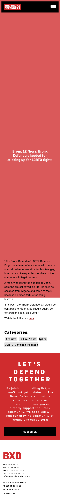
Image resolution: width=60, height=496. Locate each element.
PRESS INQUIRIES (12, 486)
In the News (28, 339)
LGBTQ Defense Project (21, 345)
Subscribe (30, 431)
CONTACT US (9, 493)
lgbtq (43, 339)
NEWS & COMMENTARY (14, 482)
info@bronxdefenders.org (16, 476)
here (31, 318)
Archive (11, 339)
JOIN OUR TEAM (11, 489)
